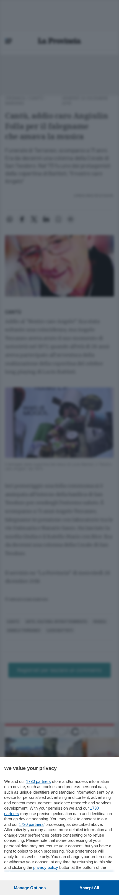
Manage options (30, 887)
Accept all (89, 887)
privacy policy (45, 867)
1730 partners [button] (38, 781)
